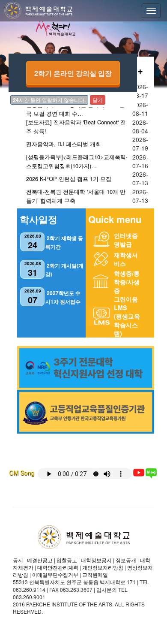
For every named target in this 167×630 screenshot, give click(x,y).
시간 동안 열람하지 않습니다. (49, 100)
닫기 (97, 99)
